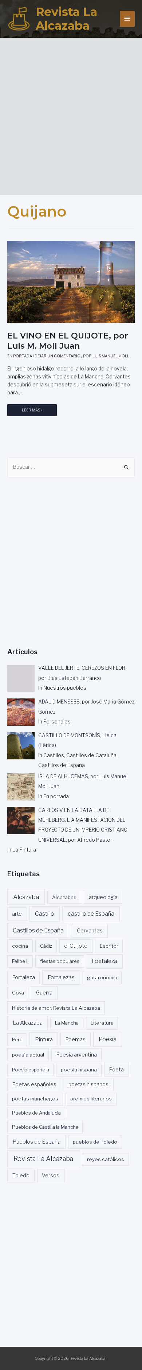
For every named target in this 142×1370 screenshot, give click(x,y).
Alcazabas (64, 897)
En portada (19, 356)
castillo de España (91, 913)
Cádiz (46, 946)
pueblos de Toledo (95, 1142)
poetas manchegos (35, 1099)
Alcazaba (26, 897)
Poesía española (30, 1069)
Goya (18, 993)
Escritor (109, 946)
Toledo (20, 1175)
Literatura (102, 1023)
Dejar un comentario (57, 356)
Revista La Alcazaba (66, 19)
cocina (20, 946)
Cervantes (90, 930)
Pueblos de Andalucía (36, 1113)
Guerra (44, 992)
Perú (17, 1039)
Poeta (116, 1069)
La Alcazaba (28, 1022)
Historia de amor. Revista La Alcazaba (56, 1008)
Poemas (76, 1039)
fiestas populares (59, 961)
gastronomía (102, 977)
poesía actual (28, 1055)
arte (17, 914)
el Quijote (75, 946)
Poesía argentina (76, 1055)
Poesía (108, 1039)
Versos (50, 1175)
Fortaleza (23, 977)
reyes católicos (105, 1159)
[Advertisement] (71, 114)
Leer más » (32, 412)
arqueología (103, 897)
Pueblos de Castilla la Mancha (45, 1127)
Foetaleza (104, 960)
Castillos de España (38, 930)
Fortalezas (61, 977)
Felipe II (20, 961)
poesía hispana (79, 1069)
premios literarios (91, 1099)
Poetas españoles (34, 1084)
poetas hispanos (88, 1084)
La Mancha (67, 1023)
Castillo (44, 913)
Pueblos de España (36, 1142)
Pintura (44, 1039)
